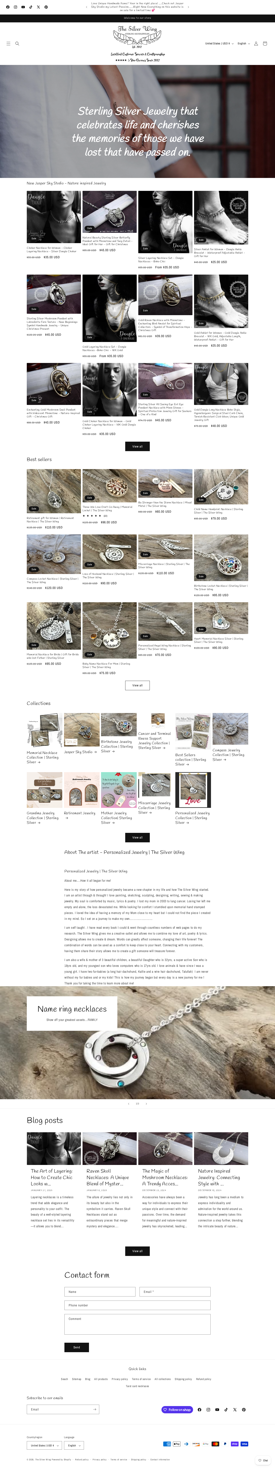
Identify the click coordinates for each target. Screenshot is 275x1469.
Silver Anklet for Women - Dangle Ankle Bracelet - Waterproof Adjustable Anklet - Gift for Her (219, 253)
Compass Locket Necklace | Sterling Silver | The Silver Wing (53, 580)
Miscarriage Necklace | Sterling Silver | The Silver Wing (164, 566)
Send (76, 1347)
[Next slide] (146, 1103)
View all (137, 446)
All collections (163, 1379)
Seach (64, 1379)
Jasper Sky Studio (78, 752)
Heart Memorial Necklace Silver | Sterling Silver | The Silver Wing (218, 640)
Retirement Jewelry (79, 813)
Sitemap (76, 1379)
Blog (87, 1379)
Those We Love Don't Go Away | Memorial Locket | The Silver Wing (107, 509)
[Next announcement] (188, 7)
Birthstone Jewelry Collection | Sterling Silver (117, 747)
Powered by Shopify (61, 1459)
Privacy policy (120, 1379)
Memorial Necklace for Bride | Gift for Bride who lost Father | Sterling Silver (53, 656)
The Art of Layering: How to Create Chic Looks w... (52, 1177)
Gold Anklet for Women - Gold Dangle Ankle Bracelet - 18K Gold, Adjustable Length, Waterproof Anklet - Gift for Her (220, 336)
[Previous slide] (128, 1103)
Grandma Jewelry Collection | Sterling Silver (43, 818)
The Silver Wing (43, 1459)
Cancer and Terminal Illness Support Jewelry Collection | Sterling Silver (154, 741)
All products (101, 1379)
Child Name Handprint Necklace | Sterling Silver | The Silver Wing (218, 511)
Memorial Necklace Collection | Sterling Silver (43, 758)
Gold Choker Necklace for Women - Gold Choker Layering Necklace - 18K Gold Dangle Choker (109, 425)
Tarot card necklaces (137, 1386)
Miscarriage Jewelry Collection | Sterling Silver (154, 808)
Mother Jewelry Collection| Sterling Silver (116, 818)
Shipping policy (183, 1379)
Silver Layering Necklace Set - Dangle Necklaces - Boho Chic (161, 260)
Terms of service (141, 1379)
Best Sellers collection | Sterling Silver (190, 760)
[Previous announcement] (86, 7)
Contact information (160, 1459)
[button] (8, 43)
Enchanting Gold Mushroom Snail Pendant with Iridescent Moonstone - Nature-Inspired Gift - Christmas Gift (53, 413)
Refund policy (203, 1379)
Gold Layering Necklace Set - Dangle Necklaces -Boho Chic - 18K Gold (104, 348)
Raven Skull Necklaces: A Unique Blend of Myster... (108, 1177)
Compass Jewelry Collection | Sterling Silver (228, 755)
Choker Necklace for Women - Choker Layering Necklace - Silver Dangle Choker (52, 250)
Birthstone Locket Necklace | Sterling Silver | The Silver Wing (221, 587)
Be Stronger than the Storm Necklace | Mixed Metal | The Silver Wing (165, 504)
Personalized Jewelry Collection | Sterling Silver (192, 818)
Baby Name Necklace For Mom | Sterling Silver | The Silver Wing (106, 666)
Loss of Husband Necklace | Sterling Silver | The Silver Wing (108, 576)
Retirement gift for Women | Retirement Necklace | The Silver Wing (50, 520)
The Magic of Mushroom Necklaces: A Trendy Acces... (165, 1177)
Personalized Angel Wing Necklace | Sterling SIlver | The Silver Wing (164, 647)
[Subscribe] (94, 1409)
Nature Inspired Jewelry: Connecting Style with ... (219, 1177)
